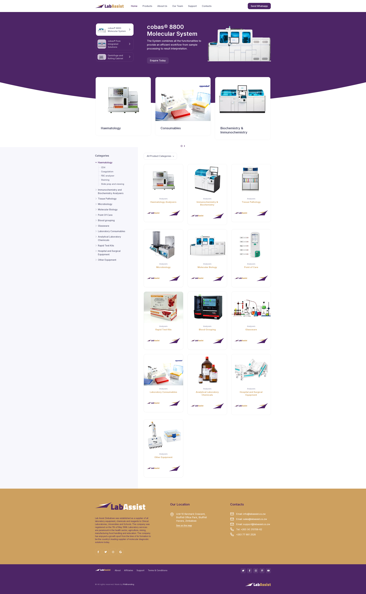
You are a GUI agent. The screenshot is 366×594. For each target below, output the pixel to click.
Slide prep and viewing (112, 184)
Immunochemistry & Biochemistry (207, 203)
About (118, 570)
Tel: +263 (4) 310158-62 (249, 529)
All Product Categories (159, 156)
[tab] (115, 44)
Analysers (163, 199)
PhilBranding (128, 584)
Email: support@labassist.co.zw (253, 524)
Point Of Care (105, 215)
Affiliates (128, 570)
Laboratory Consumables (111, 231)
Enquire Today (158, 60)
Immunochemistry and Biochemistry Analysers (110, 191)
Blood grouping (106, 220)
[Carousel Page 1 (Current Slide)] (181, 146)
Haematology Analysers (163, 202)
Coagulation (107, 171)
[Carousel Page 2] (184, 146)
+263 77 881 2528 (246, 534)
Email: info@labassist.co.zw (251, 513)
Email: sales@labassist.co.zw (251, 519)
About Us (162, 6)
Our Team (177, 6)
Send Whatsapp (259, 6)
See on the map (184, 525)
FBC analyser (107, 176)
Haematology (105, 162)
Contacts (206, 6)
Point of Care (251, 267)
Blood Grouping (207, 329)
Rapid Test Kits (106, 245)
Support (192, 6)
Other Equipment (107, 260)
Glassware (103, 226)
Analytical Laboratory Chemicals (109, 238)
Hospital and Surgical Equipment (109, 253)
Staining (105, 180)
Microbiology (105, 204)
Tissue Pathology (107, 198)
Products (147, 6)
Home (134, 6)
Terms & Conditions (157, 570)
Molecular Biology (108, 209)
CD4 (103, 167)
